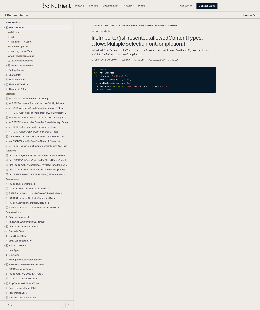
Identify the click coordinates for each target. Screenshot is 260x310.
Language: (247, 15)
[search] (33, 305)
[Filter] (34, 305)
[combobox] (34, 305)
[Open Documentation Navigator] (4, 15)
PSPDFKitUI (97, 25)
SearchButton (110, 25)
